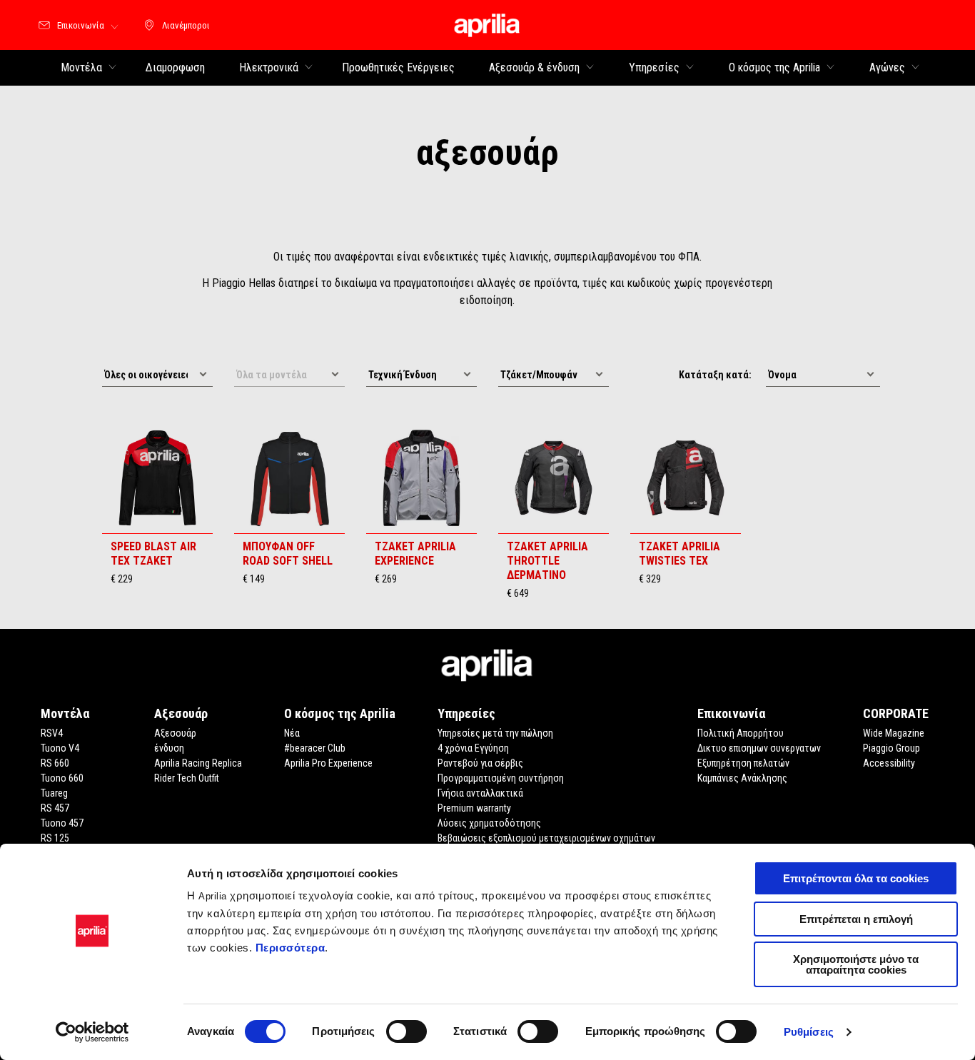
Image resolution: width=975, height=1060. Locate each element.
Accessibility (889, 763)
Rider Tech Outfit (186, 778)
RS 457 (55, 808)
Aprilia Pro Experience (328, 763)
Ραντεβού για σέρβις (480, 763)
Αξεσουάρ (175, 733)
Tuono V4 (60, 748)
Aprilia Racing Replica (198, 763)
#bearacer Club (314, 748)
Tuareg (54, 793)
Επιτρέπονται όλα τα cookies (856, 878)
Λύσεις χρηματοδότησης (489, 823)
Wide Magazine (893, 733)
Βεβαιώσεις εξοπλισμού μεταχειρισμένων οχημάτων (546, 838)
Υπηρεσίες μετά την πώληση (495, 733)
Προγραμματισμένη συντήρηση (501, 778)
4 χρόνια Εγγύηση (473, 748)
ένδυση (169, 748)
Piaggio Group (891, 748)
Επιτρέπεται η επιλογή (856, 919)
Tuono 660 (62, 778)
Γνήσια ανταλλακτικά (480, 793)
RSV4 (52, 733)
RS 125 (55, 838)
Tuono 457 (62, 823)
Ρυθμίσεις (809, 1032)
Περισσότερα (290, 948)
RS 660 (55, 763)
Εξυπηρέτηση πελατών (743, 763)
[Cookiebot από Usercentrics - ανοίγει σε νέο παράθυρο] (92, 1032)
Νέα (292, 733)
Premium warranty (474, 808)
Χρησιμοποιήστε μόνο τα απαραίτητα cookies (856, 964)
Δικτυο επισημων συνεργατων (759, 748)
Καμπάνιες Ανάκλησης (742, 778)
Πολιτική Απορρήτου (740, 733)
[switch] (406, 1031)
